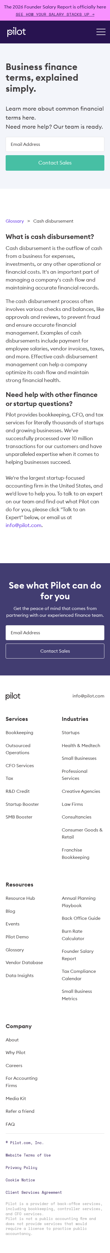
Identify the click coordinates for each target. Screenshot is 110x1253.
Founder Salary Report (78, 954)
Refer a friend (20, 1111)
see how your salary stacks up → (55, 14)
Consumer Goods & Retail (82, 833)
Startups (71, 732)
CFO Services (20, 765)
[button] (100, 32)
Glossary (15, 221)
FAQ (10, 1124)
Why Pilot (15, 1052)
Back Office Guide (81, 918)
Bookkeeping (19, 732)
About (12, 1040)
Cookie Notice (20, 1180)
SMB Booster (19, 817)
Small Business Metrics (77, 994)
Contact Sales (55, 162)
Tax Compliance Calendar (79, 974)
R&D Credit (18, 791)
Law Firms (72, 804)
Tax (9, 778)
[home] (15, 32)
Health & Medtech (81, 745)
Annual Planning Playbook (79, 901)
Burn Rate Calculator (73, 934)
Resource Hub (20, 898)
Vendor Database (24, 962)
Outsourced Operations (18, 749)
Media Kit (16, 1098)
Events (12, 924)
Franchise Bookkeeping (75, 853)
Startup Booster (22, 804)
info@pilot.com (23, 525)
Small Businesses (79, 758)
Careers (14, 1065)
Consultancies (76, 817)
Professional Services (74, 774)
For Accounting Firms (22, 1081)
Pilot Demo (17, 937)
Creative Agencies (81, 791)
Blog (10, 911)
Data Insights (20, 975)
